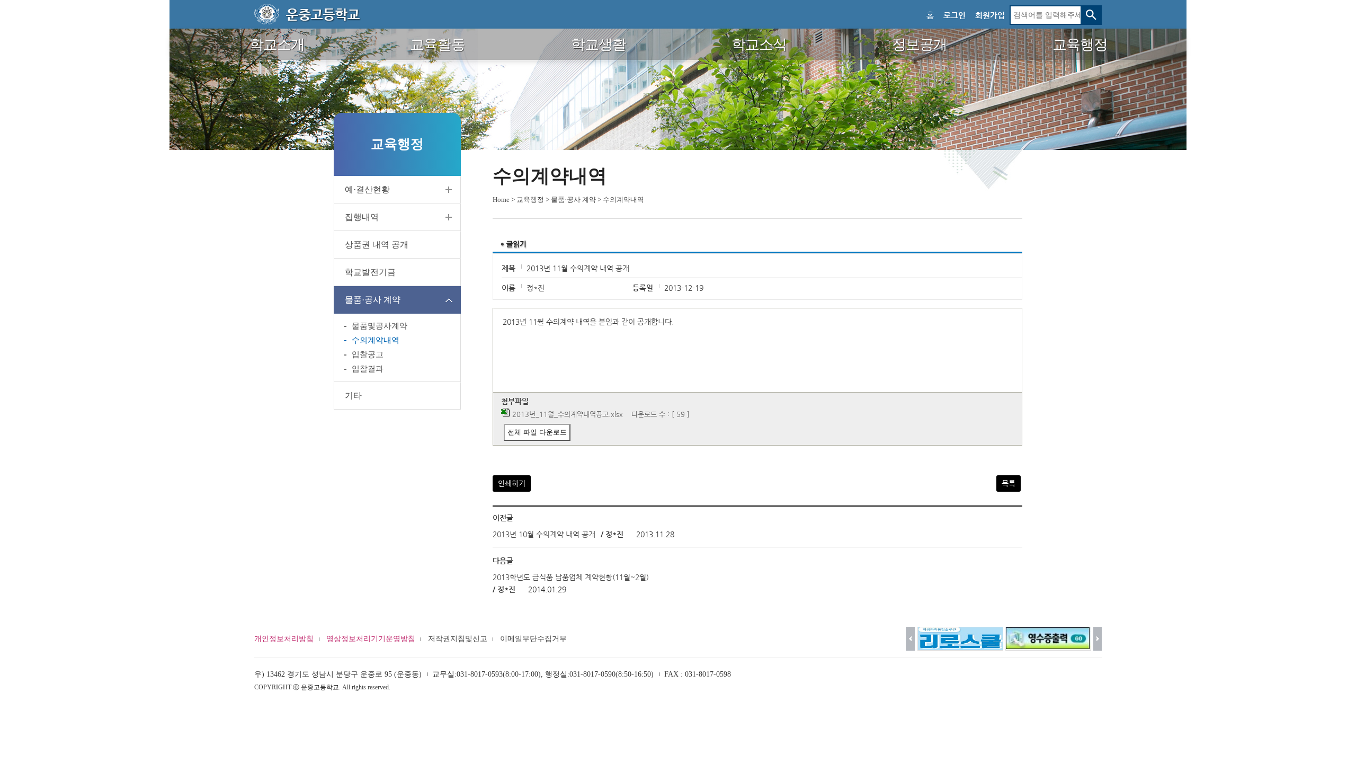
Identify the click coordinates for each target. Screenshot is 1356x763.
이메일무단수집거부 (533, 639)
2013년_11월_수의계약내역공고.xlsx (567, 414)
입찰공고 (367, 354)
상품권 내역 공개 (376, 244)
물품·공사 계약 (372, 299)
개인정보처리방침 (284, 639)
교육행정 (530, 199)
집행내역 (362, 216)
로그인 (954, 15)
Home (501, 199)
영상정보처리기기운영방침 (370, 639)
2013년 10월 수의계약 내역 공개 (544, 534)
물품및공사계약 (379, 326)
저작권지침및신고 (457, 639)
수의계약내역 (375, 340)
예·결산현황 (367, 189)
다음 (1097, 639)
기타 (353, 395)
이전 (910, 639)
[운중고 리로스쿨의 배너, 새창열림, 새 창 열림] (960, 639)
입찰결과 (367, 369)
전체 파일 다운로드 (537, 432)
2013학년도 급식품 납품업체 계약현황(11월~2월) (571, 577)
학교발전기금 (370, 272)
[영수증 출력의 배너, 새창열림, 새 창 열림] (1048, 639)
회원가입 (990, 15)
